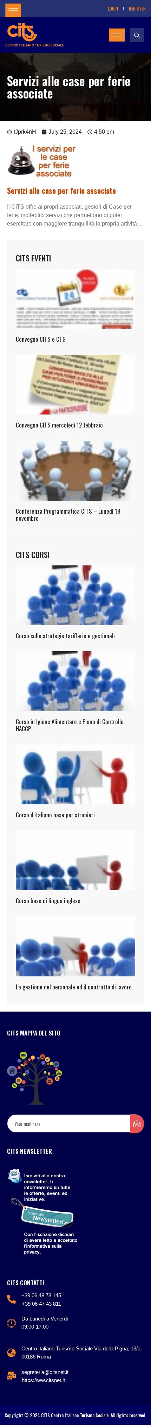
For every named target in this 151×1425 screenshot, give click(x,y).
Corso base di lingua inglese (48, 900)
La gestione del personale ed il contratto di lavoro (74, 986)
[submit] (137, 1123)
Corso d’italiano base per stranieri (55, 814)
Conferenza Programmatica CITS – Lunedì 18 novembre (68, 514)
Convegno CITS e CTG (41, 339)
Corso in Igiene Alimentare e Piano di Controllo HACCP (70, 725)
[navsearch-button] (137, 35)
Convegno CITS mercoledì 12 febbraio (59, 424)
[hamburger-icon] (13, 10)
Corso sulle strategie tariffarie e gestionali (65, 635)
